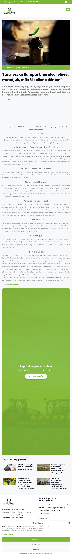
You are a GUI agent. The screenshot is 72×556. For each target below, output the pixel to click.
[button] (69, 523)
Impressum (48, 554)
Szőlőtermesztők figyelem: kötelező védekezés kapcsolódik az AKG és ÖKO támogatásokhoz (26, 482)
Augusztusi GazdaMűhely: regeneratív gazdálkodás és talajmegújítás (56, 482)
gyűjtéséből (59, 143)
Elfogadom (36, 539)
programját (50, 277)
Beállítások (36, 550)
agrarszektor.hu (13, 284)
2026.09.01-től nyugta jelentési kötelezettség (26, 466)
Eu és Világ (11, 68)
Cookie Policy (24, 554)
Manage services (7, 534)
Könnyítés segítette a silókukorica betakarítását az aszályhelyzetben (58, 467)
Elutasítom (36, 544)
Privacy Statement (36, 554)
